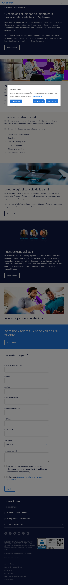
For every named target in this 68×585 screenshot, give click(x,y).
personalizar (16, 101)
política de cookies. (37, 96)
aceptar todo (52, 101)
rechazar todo (38, 101)
